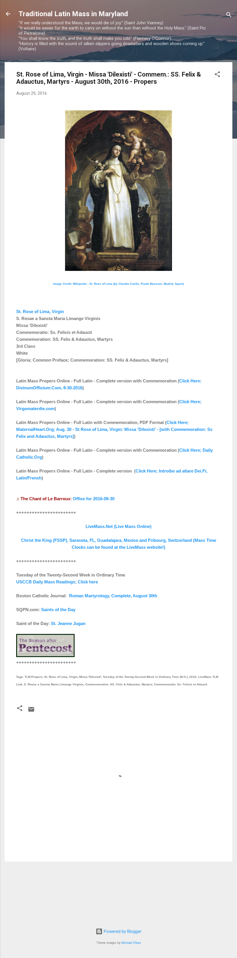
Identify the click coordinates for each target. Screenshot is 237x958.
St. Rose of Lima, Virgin (40, 311)
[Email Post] (31, 711)
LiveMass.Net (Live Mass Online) (118, 526)
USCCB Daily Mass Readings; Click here (57, 581)
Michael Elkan (131, 943)
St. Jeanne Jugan (68, 623)
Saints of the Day (58, 609)
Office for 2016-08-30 (93, 498)
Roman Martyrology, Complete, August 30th (113, 595)
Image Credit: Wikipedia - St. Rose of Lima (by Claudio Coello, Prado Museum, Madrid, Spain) (118, 283)
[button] (217, 75)
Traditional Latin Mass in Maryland (73, 14)
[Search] (228, 16)
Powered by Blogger (122, 931)
